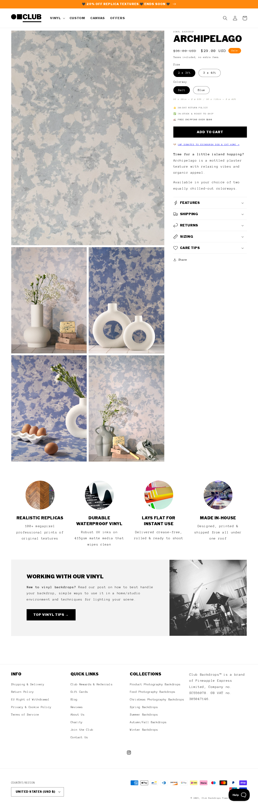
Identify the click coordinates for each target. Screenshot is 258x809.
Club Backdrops (211, 798)
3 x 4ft (209, 72)
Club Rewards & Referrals (91, 684)
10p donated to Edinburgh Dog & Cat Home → (208, 144)
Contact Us (79, 737)
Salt (181, 90)
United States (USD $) (35, 791)
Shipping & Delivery (27, 684)
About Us (77, 714)
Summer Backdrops (144, 714)
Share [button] (182, 259)
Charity (77, 722)
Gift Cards (79, 691)
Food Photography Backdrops (152, 691)
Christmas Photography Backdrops (157, 699)
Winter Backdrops (144, 729)
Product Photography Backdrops (155, 684)
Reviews (77, 707)
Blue (201, 90)
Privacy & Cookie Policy (31, 707)
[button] (57, 18)
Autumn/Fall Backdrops (148, 722)
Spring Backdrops (144, 707)
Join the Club (82, 729)
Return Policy (22, 691)
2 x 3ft (184, 72)
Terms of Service (25, 714)
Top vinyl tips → (51, 615)
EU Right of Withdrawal (30, 699)
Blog (74, 699)
